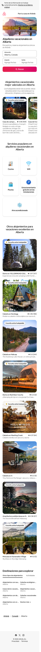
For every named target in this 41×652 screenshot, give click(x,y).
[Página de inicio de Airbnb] (4, 13)
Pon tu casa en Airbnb (26, 14)
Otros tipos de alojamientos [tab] (13, 575)
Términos (24, 641)
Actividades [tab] (30, 575)
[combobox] (19, 54)
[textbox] (11, 62)
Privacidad (15, 641)
